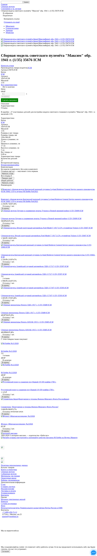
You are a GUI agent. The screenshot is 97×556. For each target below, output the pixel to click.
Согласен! (5, 551)
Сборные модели (8, 7)
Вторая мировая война (10, 165)
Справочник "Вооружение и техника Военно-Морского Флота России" (30, 407)
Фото (3, 506)
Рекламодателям (7, 489)
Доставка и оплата (8, 491)
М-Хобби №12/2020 (9, 373)
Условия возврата (8, 493)
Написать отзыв (7, 174)
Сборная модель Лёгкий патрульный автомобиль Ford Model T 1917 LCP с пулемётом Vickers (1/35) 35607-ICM (46, 236)
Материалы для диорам (10, 476)
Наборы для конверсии (10, 480)
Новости (4, 501)
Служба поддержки (9, 504)
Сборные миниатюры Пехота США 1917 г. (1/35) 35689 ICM (25, 313)
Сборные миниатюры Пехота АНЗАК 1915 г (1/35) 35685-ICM (26, 330)
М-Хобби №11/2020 (9, 351)
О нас (3, 484)
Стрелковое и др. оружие (11, 9)
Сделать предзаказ (9, 100)
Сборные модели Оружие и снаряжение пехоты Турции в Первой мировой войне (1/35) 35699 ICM (41, 219)
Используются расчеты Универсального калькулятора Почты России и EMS (31, 508)
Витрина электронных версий (13, 499)
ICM (30, 68)
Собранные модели (9, 474)
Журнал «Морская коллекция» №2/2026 (17, 424)
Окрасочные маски (8, 478)
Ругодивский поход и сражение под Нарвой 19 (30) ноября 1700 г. (27, 390)
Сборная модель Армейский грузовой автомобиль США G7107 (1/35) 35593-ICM (34, 296)
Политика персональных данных (14, 465)
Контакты (5, 495)
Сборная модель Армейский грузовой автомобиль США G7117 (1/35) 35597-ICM (33, 274)
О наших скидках (8, 487)
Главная (4, 4)
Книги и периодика (9, 470)
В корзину (5, 96)
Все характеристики (9, 85)
